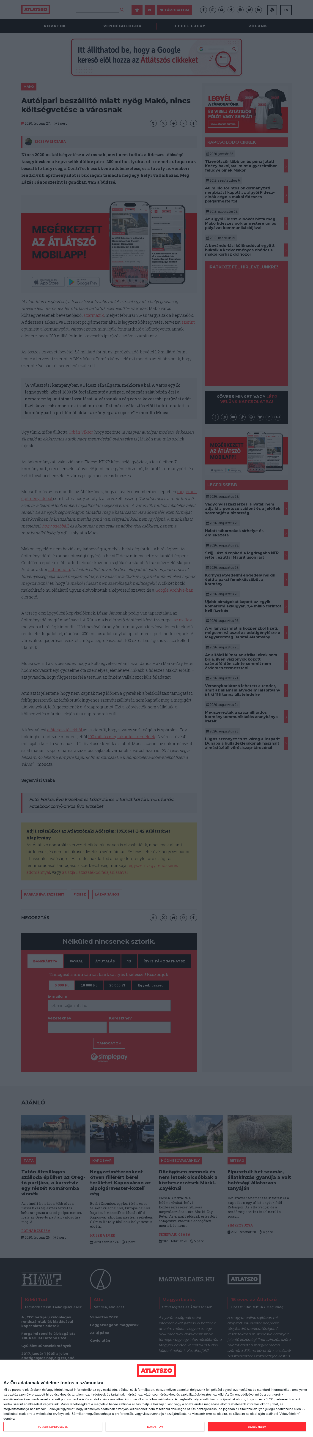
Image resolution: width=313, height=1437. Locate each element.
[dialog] (156, 1398)
